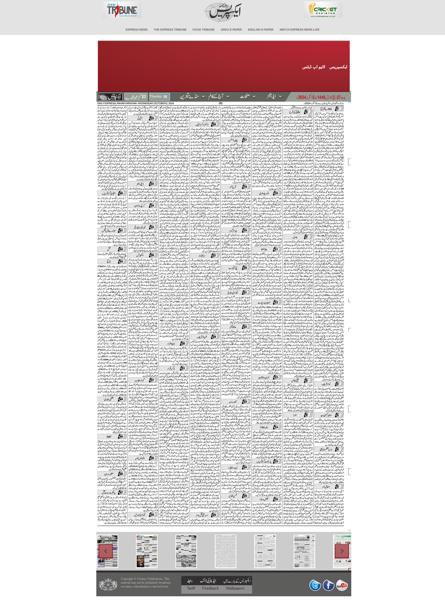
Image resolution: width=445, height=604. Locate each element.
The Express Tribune (170, 29)
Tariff (191, 588)
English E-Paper (260, 29)
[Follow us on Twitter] (315, 585)
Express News (137, 29)
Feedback (211, 588)
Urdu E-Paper (231, 29)
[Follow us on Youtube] (342, 585)
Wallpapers (235, 588)
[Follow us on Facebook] (328, 585)
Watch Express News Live (299, 29)
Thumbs (156, 96)
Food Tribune (204, 29)
